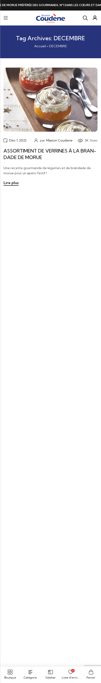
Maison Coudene (59, 140)
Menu (6, 18)
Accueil (40, 46)
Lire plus (11, 182)
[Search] (85, 18)
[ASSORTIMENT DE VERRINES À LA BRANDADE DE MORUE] (50, 99)
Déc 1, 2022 (18, 140)
